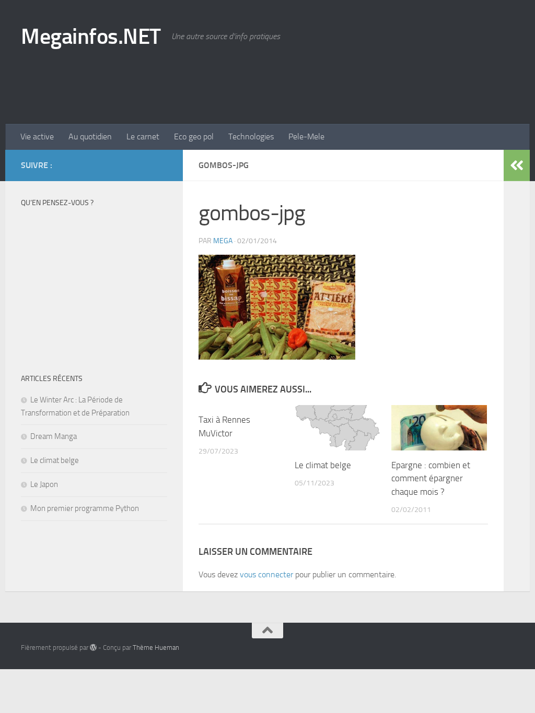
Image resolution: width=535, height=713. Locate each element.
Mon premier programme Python (84, 508)
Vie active (37, 136)
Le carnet (142, 136)
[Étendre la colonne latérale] (517, 165)
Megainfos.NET (91, 36)
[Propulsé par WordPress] (93, 647)
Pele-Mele (306, 136)
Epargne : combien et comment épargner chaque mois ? (430, 478)
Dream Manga (53, 436)
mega (222, 240)
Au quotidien (90, 136)
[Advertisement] (324, 80)
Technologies (251, 136)
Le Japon (44, 484)
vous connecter (266, 574)
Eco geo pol (194, 136)
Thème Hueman (156, 647)
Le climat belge (323, 465)
